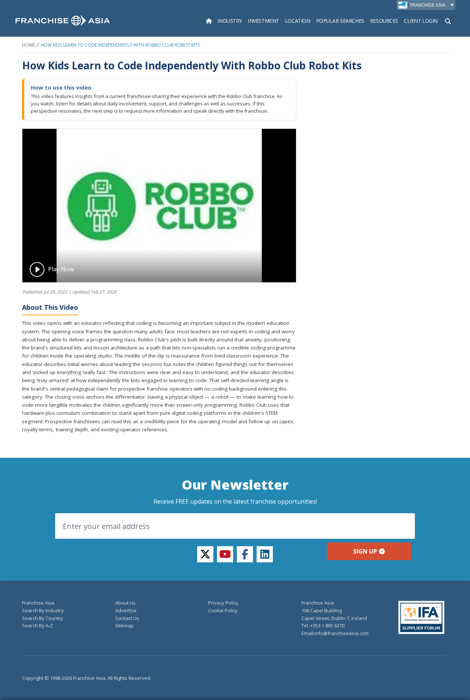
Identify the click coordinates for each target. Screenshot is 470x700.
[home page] (63, 20)
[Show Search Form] (448, 20)
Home (28, 45)
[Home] (209, 21)
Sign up (365, 551)
